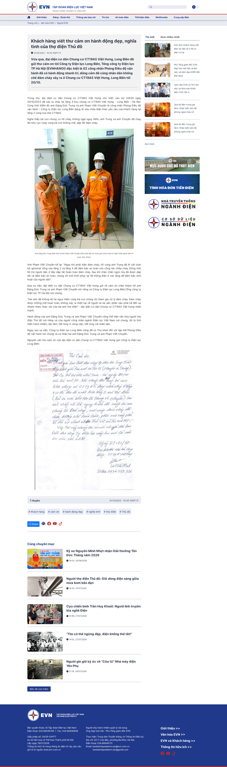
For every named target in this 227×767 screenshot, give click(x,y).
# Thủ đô (125, 511)
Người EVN (62, 23)
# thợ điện (110, 511)
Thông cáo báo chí (86, 17)
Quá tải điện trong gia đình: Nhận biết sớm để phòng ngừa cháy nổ (185, 108)
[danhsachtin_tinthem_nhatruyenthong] (172, 203)
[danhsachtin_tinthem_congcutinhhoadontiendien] (172, 183)
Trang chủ (32, 23)
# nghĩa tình (93, 511)
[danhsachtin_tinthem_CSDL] (172, 222)
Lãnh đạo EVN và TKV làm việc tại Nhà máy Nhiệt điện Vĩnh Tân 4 (186, 88)
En (197, 7)
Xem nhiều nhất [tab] (169, 37)
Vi (194, 7)
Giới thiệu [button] (42, 17)
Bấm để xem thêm (39, 689)
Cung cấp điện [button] (181, 17)
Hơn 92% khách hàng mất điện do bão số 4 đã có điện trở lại (186, 49)
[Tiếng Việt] (59, 6)
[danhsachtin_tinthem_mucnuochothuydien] (172, 163)
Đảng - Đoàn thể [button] (61, 17)
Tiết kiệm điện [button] (142, 17)
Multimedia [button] (162, 17)
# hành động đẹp (73, 511)
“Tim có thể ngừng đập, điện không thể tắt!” (99, 634)
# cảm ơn (53, 511)
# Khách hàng (36, 511)
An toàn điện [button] (122, 17)
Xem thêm (149, 144)
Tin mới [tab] (149, 37)
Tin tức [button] (105, 17)
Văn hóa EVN (47, 23)
